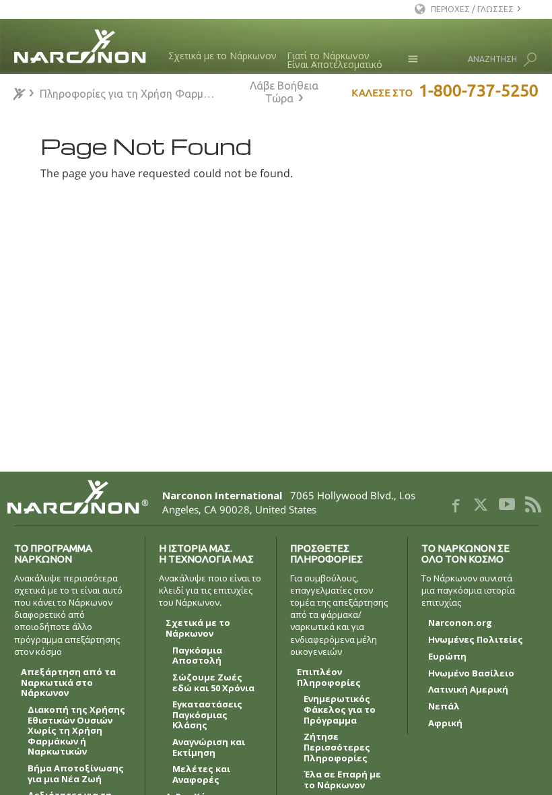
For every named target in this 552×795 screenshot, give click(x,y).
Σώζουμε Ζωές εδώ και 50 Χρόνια (213, 683)
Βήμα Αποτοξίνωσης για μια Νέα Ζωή (76, 774)
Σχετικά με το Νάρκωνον (222, 55)
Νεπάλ (444, 706)
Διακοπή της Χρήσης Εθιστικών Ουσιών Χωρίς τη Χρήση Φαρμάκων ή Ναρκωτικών (76, 731)
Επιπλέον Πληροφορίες (329, 678)
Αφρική (445, 723)
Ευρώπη (447, 656)
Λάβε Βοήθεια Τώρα (284, 92)
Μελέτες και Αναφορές (201, 775)
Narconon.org (460, 623)
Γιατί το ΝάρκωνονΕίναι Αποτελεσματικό (334, 60)
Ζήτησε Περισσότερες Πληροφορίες (337, 747)
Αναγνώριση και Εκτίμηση (208, 748)
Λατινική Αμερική (468, 690)
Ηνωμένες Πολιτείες (475, 640)
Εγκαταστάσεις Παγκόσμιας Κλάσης (207, 715)
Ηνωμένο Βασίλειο (471, 673)
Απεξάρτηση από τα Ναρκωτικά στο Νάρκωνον (68, 683)
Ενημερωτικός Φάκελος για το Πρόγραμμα (340, 710)
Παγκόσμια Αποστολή (197, 656)
